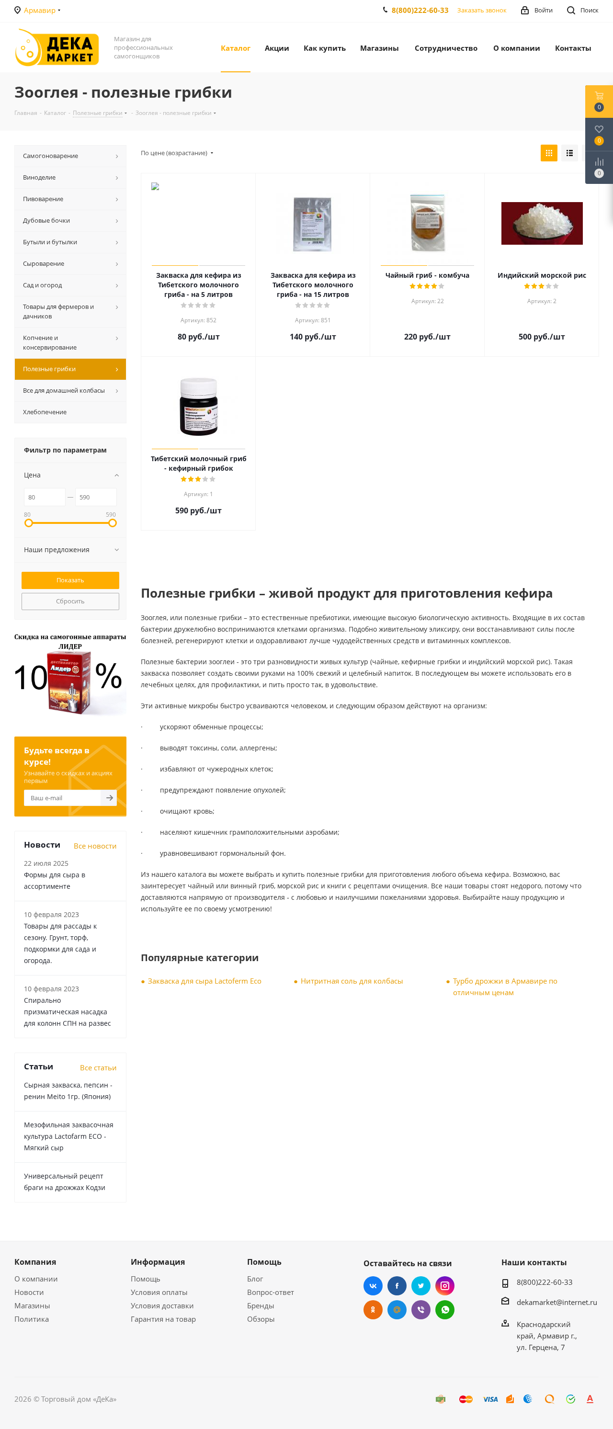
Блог (255, 1278)
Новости (29, 1292)
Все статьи (98, 1067)
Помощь (145, 1278)
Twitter (421, 1285)
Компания (35, 1262)
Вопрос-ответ (270, 1292)
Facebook (397, 1285)
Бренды (260, 1305)
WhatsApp (444, 1309)
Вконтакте (373, 1285)
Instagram (444, 1285)
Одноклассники (373, 1309)
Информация (158, 1262)
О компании (36, 1278)
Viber (421, 1309)
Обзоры (261, 1319)
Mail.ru (397, 1309)
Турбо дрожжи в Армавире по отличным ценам (505, 986)
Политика (31, 1319)
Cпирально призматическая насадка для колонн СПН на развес (67, 1012)
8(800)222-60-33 (420, 10)
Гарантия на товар (163, 1319)
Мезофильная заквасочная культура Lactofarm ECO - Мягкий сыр (69, 1136)
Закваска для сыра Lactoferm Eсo (204, 981)
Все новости (95, 846)
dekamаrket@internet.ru (557, 1302)
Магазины (32, 1305)
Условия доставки (162, 1305)
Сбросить (70, 601)
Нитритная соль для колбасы (352, 981)
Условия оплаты (159, 1292)
